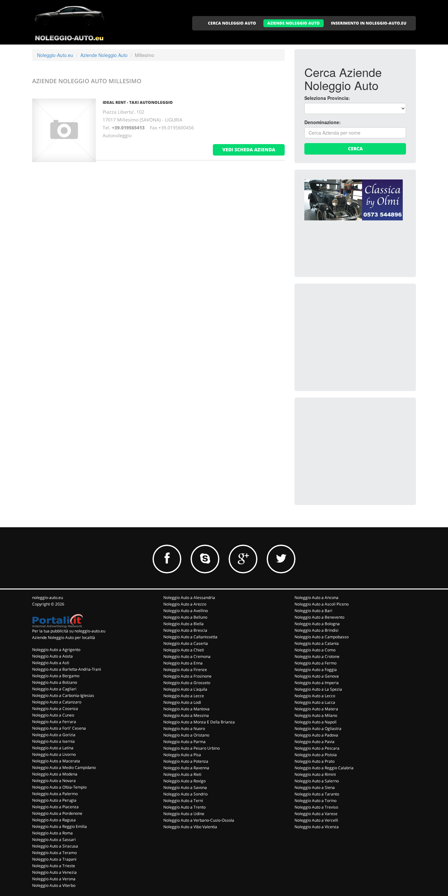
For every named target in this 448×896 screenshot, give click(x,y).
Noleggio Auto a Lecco (315, 696)
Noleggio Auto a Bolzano (54, 682)
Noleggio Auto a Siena (315, 787)
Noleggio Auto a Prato (315, 761)
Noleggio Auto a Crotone (317, 656)
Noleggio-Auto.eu (55, 55)
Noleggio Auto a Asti (50, 662)
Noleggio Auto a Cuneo (53, 715)
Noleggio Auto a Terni (183, 800)
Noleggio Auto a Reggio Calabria (324, 768)
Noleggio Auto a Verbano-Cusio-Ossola (198, 820)
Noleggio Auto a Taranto (317, 794)
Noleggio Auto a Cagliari (54, 689)
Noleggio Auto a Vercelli (316, 820)
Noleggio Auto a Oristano (186, 735)
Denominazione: (322, 122)
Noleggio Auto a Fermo (315, 663)
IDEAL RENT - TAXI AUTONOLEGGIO (138, 102)
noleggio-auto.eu (47, 597)
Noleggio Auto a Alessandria (189, 597)
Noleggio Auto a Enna (183, 663)
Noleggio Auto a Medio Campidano (64, 767)
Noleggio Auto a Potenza (185, 761)
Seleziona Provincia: (327, 98)
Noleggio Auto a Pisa (182, 754)
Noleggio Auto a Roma (52, 833)
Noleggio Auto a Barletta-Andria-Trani (66, 669)
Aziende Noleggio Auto (104, 55)
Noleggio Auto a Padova (316, 735)
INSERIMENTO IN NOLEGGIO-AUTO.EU (368, 23)
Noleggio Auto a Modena (54, 774)
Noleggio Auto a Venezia (54, 872)
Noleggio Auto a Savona (185, 787)
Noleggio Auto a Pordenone (57, 813)
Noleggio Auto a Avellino (185, 610)
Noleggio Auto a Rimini (315, 774)
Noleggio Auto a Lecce (183, 696)
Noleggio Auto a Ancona (316, 597)
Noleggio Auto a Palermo (55, 793)
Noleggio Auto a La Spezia (318, 689)
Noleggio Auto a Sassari (54, 839)
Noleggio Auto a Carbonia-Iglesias (63, 695)
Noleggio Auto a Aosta (52, 656)
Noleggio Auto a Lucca (315, 702)
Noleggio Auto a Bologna (317, 623)
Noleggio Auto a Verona (53, 879)
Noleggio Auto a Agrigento (56, 649)
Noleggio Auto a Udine (183, 813)
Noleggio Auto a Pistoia (316, 754)
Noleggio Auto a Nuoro (184, 728)
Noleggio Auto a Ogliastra (318, 728)
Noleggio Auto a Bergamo (55, 676)
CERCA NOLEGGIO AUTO (232, 23)
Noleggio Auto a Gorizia (53, 734)
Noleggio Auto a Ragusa (54, 820)
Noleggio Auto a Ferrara (54, 721)
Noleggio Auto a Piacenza (55, 807)
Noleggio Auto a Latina (52, 748)
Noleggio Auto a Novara (54, 780)
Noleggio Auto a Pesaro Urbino (191, 748)
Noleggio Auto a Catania (317, 643)
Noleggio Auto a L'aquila (185, 689)
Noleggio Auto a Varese (316, 813)
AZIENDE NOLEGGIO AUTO (293, 23)
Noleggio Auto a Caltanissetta (190, 637)
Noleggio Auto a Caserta (185, 643)
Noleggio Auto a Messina (186, 715)
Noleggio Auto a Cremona (187, 656)
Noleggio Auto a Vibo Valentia (190, 827)
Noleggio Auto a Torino (315, 800)
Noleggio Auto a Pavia (315, 741)
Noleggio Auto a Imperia (317, 682)
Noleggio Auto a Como (315, 650)
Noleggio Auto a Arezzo (184, 604)
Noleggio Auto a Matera (316, 709)
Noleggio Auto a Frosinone (187, 676)
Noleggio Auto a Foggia (316, 669)
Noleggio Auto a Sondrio (185, 794)
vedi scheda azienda (248, 149)
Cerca (355, 148)
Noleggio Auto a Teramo (54, 852)
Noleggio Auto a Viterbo (53, 885)
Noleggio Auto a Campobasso (322, 637)
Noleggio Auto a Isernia (53, 741)
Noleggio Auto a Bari (313, 610)
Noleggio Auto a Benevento (319, 617)
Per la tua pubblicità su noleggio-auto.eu (68, 631)
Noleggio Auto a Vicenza (317, 827)
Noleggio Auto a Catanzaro (56, 702)
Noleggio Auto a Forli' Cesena (59, 728)
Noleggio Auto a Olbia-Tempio (59, 787)
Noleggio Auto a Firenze (185, 669)
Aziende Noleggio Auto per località (63, 637)
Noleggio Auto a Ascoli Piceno (322, 604)
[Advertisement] (353, 334)
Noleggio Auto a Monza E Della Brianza (199, 722)
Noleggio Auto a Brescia (185, 630)
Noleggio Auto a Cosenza (55, 708)
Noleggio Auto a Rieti (182, 774)
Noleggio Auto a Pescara (317, 748)
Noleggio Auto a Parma (184, 741)
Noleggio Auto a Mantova (186, 709)
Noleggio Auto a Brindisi (316, 630)
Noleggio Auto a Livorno (54, 754)
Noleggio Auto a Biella (183, 623)
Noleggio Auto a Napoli (315, 722)
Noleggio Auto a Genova (317, 676)
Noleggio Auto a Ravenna (186, 768)
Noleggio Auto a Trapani (54, 859)
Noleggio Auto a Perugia (54, 800)
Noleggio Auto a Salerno (317, 781)
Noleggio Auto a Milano (316, 715)
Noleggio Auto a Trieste (53, 865)
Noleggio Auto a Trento (184, 807)
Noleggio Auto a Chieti (183, 650)
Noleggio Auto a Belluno (185, 617)
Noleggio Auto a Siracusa (55, 846)
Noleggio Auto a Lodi (182, 702)
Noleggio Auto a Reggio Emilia (59, 826)
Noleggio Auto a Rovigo (184, 781)
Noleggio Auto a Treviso (316, 807)
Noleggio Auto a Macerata (56, 761)
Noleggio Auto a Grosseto (186, 682)
